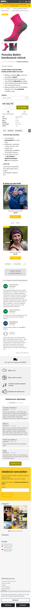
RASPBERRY (8, 264)
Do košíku (23, 107)
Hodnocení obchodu (15, 399)
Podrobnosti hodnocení (22, 61)
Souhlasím (23, 605)
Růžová (17, 120)
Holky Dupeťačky (6, 586)
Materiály (4, 590)
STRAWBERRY (17, 264)
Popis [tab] (4, 130)
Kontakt (3, 585)
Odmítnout (8, 605)
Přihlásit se (7, 495)
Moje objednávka (6, 588)
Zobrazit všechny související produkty (15, 272)
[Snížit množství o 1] (6, 107)
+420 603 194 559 (8, 546)
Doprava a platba (6, 583)
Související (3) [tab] (18, 130)
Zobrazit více (15, 463)
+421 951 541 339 (8, 549)
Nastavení (15, 600)
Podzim (19, 124)
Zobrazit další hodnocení (22, 352)
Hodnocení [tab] (10, 130)
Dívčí (16, 118)
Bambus (17, 122)
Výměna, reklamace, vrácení (9, 581)
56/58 (17, 222)
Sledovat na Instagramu (17, 531)
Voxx (16, 125)
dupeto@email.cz (8, 544)
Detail (15, 216)
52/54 (12, 222)
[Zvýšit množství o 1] (13, 107)
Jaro (16, 124)
